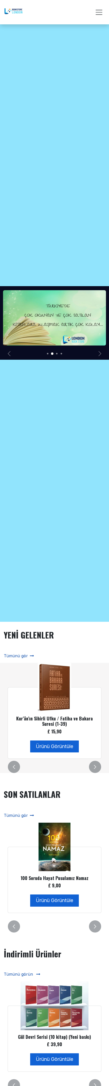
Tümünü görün (19, 974)
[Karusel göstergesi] (47, 353)
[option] (54, 711)
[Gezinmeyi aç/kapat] (99, 12)
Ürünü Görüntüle (54, 746)
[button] (14, 767)
